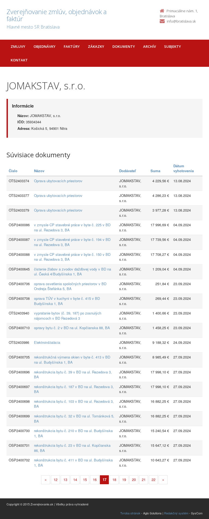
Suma (155, 170)
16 (95, 479)
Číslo (13, 170)
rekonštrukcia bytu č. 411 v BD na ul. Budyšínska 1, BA (73, 462)
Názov (39, 170)
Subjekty (172, 46)
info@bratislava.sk (181, 21)
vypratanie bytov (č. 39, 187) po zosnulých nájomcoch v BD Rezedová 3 (67, 315)
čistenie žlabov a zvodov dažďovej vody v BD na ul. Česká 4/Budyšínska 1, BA (72, 271)
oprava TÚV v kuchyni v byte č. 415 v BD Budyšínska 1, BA (67, 301)
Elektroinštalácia (47, 342)
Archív (149, 46)
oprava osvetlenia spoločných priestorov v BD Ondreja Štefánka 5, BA (70, 286)
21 (144, 479)
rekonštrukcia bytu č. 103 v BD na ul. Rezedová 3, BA (74, 404)
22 (153, 479)
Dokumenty (123, 46)
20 (134, 479)
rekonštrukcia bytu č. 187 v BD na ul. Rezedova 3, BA (74, 389)
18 (114, 479)
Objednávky (44, 46)
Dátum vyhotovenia (183, 168)
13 (65, 479)
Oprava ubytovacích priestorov (58, 180)
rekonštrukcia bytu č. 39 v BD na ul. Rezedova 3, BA (73, 374)
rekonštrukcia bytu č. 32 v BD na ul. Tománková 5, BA (74, 418)
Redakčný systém (176, 513)
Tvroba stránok (130, 513)
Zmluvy (18, 46)
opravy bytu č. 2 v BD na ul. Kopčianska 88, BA (72, 327)
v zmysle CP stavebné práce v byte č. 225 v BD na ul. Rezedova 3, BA (72, 227)
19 (124, 479)
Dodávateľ (127, 170)
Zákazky (96, 46)
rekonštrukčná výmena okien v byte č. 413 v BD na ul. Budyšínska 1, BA (72, 359)
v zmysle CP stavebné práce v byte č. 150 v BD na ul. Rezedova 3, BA (72, 257)
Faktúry (72, 46)
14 (75, 479)
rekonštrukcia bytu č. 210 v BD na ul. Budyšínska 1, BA (73, 433)
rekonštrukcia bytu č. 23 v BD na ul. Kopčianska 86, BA (72, 448)
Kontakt (19, 60)
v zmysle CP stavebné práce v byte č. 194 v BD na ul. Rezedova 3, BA (72, 242)
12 (55, 479)
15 (85, 479)
